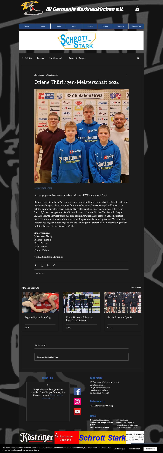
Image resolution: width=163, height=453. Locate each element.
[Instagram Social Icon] (77, 401)
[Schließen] (159, 448)
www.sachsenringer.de (125, 422)
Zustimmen (150, 448)
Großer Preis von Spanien (120, 317)
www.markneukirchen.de (126, 427)
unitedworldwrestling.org (127, 425)
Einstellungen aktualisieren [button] (52, 396)
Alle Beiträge (27, 58)
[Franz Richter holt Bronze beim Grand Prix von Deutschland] (81, 302)
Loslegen (40, 58)
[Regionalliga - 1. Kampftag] (40, 302)
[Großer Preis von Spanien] (122, 302)
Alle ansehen (136, 287)
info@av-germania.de (99, 390)
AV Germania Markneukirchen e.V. (84, 8)
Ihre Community (56, 58)
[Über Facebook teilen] (35, 265)
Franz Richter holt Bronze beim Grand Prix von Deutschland (79, 319)
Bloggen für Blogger (77, 58)
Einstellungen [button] (119, 448)
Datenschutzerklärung (30, 450)
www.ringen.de (122, 419)
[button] (137, 8)
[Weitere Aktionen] (127, 74)
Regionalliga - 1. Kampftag (38, 317)
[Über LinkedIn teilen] (48, 265)
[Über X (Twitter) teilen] (42, 265)
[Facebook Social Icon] (77, 391)
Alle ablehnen (134, 448)
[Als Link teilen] (54, 265)
